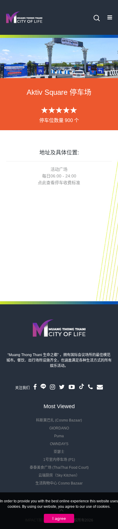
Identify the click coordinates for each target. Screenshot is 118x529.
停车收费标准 (67, 182)
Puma (59, 436)
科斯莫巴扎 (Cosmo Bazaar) (59, 420)
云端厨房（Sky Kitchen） (59, 475)
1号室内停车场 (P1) (59, 460)
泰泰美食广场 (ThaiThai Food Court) (59, 467)
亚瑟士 (59, 452)
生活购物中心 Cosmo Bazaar (59, 483)
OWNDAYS (59, 444)
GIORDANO (59, 428)
